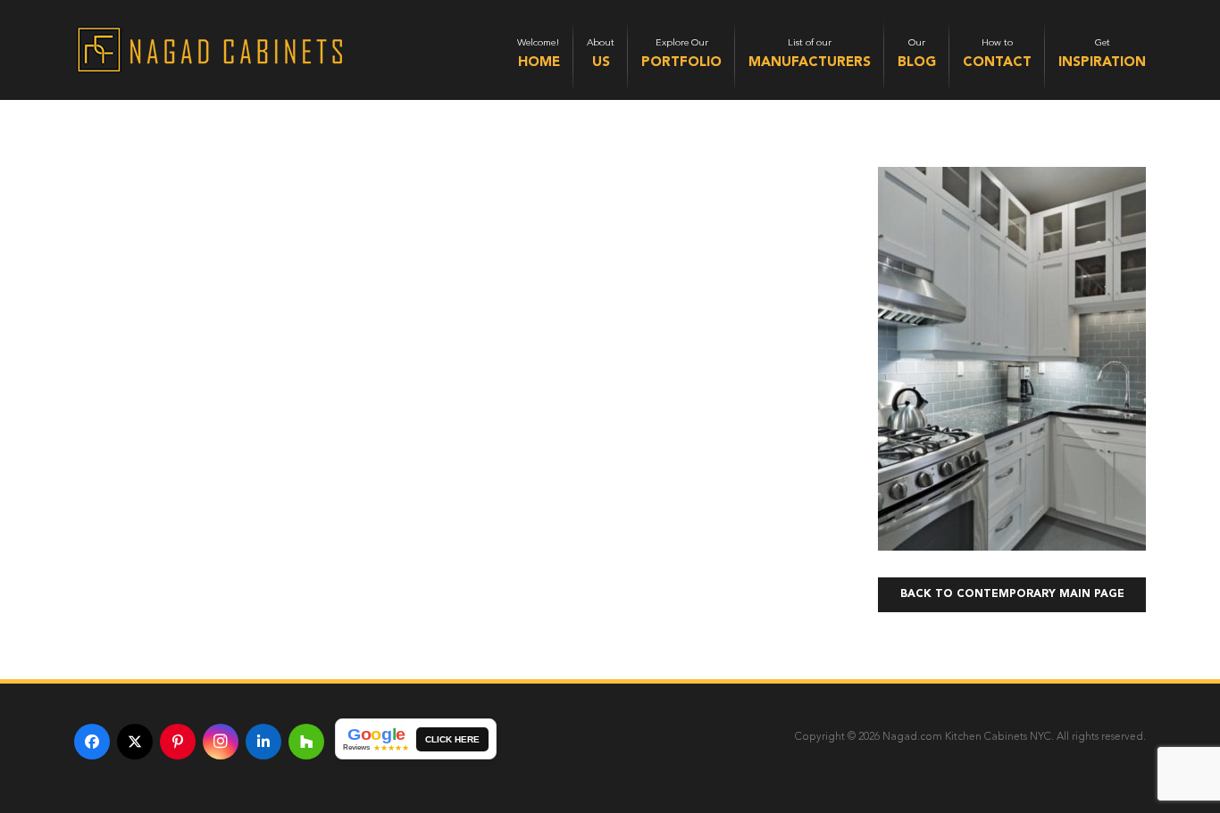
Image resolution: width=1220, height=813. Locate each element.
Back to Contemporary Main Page (1012, 594)
